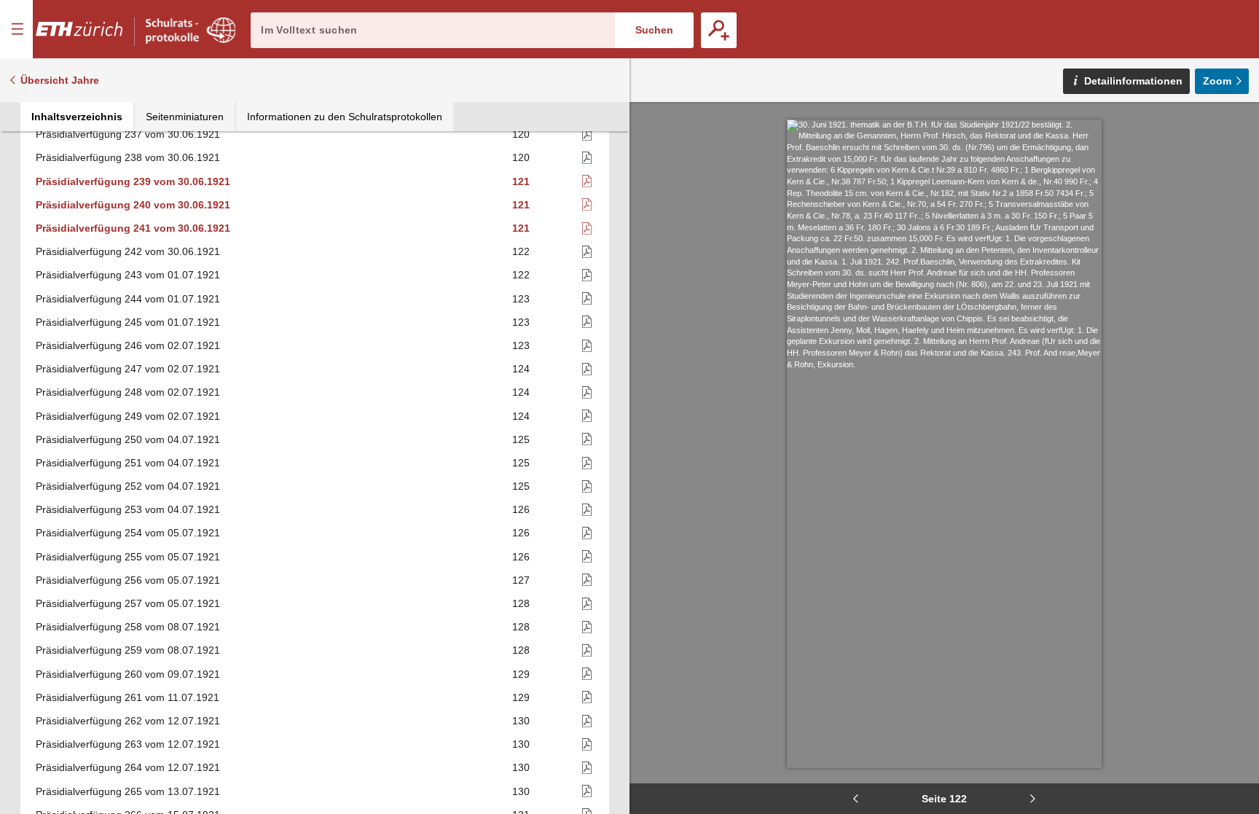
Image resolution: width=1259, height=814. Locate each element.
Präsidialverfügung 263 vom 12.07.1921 (128, 744)
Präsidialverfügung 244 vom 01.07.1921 (128, 299)
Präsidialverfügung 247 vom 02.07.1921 (128, 369)
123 (521, 299)
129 (521, 674)
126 (521, 509)
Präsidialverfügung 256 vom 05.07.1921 (128, 580)
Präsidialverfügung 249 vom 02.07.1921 (128, 416)
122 (521, 251)
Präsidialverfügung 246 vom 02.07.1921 (128, 345)
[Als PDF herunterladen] (563, 134)
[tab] (76, 116)
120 (521, 134)
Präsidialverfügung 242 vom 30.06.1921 (128, 251)
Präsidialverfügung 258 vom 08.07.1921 (128, 627)
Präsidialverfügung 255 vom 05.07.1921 (128, 557)
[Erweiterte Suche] (719, 30)
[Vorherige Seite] (855, 798)
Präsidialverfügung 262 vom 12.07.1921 (128, 721)
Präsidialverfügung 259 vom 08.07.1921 (128, 650)
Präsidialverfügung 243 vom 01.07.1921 (128, 275)
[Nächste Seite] (1033, 798)
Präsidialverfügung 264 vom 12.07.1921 (128, 767)
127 (521, 580)
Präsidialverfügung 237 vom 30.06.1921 (128, 134)
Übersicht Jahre (59, 80)
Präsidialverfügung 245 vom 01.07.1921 (128, 322)
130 (521, 721)
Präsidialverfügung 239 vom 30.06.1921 (133, 181)
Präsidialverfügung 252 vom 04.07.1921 (128, 486)
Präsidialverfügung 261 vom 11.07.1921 (127, 697)
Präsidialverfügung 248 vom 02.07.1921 (128, 392)
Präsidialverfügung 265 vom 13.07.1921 (128, 791)
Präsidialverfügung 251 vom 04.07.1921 (128, 463)
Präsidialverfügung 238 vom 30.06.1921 (128, 157)
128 (521, 603)
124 (521, 369)
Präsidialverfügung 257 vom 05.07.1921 (128, 603)
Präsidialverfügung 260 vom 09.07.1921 (128, 674)
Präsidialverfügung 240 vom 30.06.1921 (133, 205)
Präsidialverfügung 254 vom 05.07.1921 (128, 533)
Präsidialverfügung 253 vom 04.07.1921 (128, 509)
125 (521, 439)
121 (521, 181)
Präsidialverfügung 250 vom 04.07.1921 (128, 439)
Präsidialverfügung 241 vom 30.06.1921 (133, 228)
